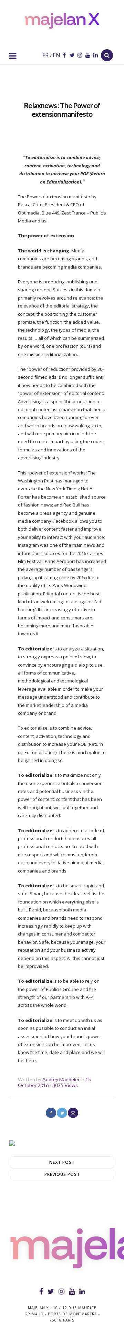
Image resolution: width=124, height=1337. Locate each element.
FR (45, 55)
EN (56, 55)
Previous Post (62, 1174)
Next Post (62, 1162)
